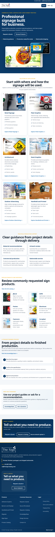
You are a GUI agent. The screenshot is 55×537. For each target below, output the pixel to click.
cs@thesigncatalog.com (47, 1)
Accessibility (46, 511)
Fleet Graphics (36, 113)
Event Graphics (36, 157)
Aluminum (42, 306)
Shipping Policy (46, 508)
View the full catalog (8, 289)
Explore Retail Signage (12, 131)
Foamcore (16, 319)
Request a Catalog (23, 434)
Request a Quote (8, 34)
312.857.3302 (37, 1)
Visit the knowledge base (9, 353)
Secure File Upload (25, 506)
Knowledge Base (9, 406)
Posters (15, 306)
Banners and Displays (7, 506)
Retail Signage (9, 113)
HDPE (41, 294)
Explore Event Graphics (38, 176)
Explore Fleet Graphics (38, 131)
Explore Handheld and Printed (40, 220)
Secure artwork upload (38, 434)
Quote (43, 5)
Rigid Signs (5, 518)
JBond (15, 294)
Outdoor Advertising (12, 201)
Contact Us (23, 522)
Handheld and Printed (38, 201)
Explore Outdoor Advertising (13, 220)
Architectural (9, 157)
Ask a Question (21, 406)
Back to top (49, 530)
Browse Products (21, 34)
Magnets (4, 514)
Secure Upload (18, 488)
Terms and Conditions (48, 504)
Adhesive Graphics (7, 502)
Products (4, 497)
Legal (39, 497)
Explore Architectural (11, 176)
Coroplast (42, 319)
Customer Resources (26, 497)
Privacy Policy (46, 501)
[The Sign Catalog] (6, 5)
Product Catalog (6, 522)
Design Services (24, 518)
